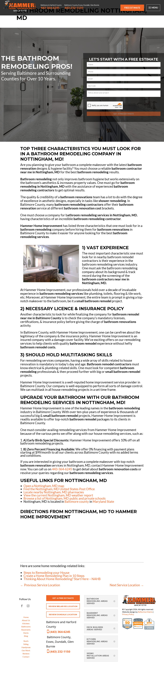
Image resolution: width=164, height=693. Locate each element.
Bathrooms (26, 626)
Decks (26, 633)
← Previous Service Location (40, 585)
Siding (25, 644)
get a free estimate (63, 598)
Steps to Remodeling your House (46, 573)
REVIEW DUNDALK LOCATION (63, 614)
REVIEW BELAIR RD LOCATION (63, 606)
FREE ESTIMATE (132, 7)
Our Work (26, 650)
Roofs (26, 641)
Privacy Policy (128, 614)
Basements (25, 630)
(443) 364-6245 (60, 632)
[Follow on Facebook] (21, 606)
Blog (26, 636)
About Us (26, 620)
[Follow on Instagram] (28, 606)
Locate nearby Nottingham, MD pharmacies (54, 492)
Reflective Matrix (145, 612)
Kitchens (26, 623)
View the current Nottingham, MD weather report (58, 495)
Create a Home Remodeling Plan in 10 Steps (54, 576)
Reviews (26, 653)
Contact (26, 657)
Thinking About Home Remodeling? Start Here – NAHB (62, 579)
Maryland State (103, 501)
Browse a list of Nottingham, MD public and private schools (65, 498)
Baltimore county (77, 501)
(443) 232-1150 (60, 651)
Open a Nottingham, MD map (44, 486)
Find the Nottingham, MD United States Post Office (59, 489)
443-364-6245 (62, 469)
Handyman (25, 647)
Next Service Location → (127, 585)
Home (26, 617)
